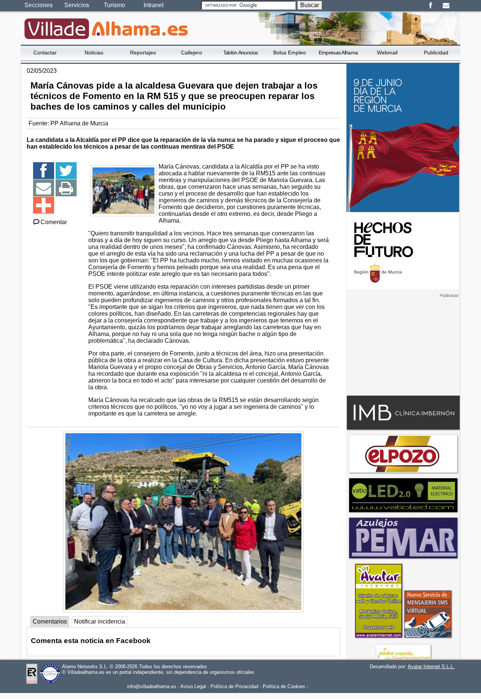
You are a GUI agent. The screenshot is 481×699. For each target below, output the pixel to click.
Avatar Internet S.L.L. (431, 666)
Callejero (191, 53)
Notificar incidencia (99, 621)
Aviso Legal (193, 686)
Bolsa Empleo (289, 53)
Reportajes (143, 53)
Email (446, 5)
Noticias (94, 53)
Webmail (387, 53)
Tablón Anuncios (240, 53)
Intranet (153, 5)
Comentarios (50, 621)
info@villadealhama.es (151, 686)
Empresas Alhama (338, 53)
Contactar (45, 53)
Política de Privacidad (234, 686)
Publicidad (436, 53)
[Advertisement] (402, 345)
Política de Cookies (284, 686)
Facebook (430, 5)
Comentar (54, 222)
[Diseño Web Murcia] (378, 637)
